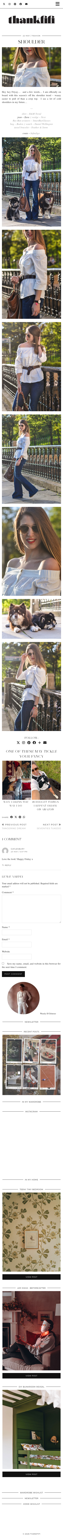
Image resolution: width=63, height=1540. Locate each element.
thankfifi (35, 1534)
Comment (8, 892)
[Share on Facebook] (12, 817)
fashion (36, 36)
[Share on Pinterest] (20, 817)
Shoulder (31, 42)
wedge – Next (39, 117)
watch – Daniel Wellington (39, 124)
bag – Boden (16, 124)
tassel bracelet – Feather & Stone (31, 127)
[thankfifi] (31, 16)
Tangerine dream (14, 826)
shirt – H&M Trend (31, 113)
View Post (31, 1067)
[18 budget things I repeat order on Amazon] (46, 780)
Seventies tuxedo (49, 826)
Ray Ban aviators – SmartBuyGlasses (31, 120)
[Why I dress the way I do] (16, 780)
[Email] (26, 4)
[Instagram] (10, 4)
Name (6, 927)
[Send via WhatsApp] (24, 817)
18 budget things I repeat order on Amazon (45, 806)
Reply (8, 865)
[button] (59, 4)
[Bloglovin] (39, 742)
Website (6, 951)
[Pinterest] (15, 4)
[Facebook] (21, 4)
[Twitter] (4, 4)
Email (6, 939)
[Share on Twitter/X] (16, 817)
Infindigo (35, 133)
